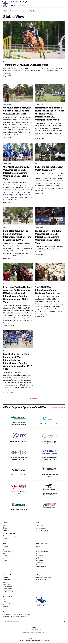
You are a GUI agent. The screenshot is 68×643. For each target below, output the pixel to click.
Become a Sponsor (58, 407)
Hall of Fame (6, 557)
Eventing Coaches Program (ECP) (44, 577)
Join (4, 525)
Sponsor (5, 560)
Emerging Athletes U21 (8, 586)
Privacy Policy (39, 629)
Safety (37, 582)
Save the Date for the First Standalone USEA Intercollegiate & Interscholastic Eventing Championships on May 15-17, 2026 (17, 361)
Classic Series (39, 558)
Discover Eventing (9, 536)
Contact (6, 530)
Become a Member (9, 575)
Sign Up (5, 612)
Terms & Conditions (30, 629)
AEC (37, 553)
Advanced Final (39, 555)
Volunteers (38, 568)
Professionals (6, 579)
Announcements (41, 528)
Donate (5, 522)
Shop (5, 528)
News (24, 11)
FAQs (37, 522)
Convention (6, 577)
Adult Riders (6, 582)
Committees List (7, 558)
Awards (37, 564)
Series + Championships (42, 551)
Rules (37, 549)
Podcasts (5, 604)
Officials (38, 581)
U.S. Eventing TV (7, 603)
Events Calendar (41, 543)
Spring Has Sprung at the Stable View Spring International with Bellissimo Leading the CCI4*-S (17, 235)
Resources (39, 525)
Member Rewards (7, 588)
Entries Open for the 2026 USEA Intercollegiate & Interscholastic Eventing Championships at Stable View (48, 237)
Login (5, 538)
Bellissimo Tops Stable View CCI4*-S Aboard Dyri (49, 168)
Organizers (38, 569)
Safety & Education (42, 575)
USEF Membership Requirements (11, 591)
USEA (5, 11)
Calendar (38, 546)
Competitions (39, 104)
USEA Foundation (9, 533)
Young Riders (6, 584)
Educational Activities (41, 579)
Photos (4, 601)
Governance (6, 549)
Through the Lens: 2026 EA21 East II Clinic (25, 65)
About (5, 543)
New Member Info (7, 590)
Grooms (5, 581)
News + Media (14, 11)
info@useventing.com (34, 635)
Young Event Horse (40, 557)
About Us (5, 546)
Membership (7, 62)
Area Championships (41, 566)
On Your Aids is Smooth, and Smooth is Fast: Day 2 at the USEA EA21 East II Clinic (17, 111)
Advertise (5, 606)
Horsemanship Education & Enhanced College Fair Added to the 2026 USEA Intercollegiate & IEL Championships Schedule (49, 114)
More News (33, 398)
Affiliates (5, 555)
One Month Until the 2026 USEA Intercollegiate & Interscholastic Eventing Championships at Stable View (16, 173)
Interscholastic (39, 562)
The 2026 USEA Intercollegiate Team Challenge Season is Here (47, 290)
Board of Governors (8, 548)
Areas (4, 553)
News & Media (8, 597)
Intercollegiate (39, 560)
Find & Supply (36, 638)
